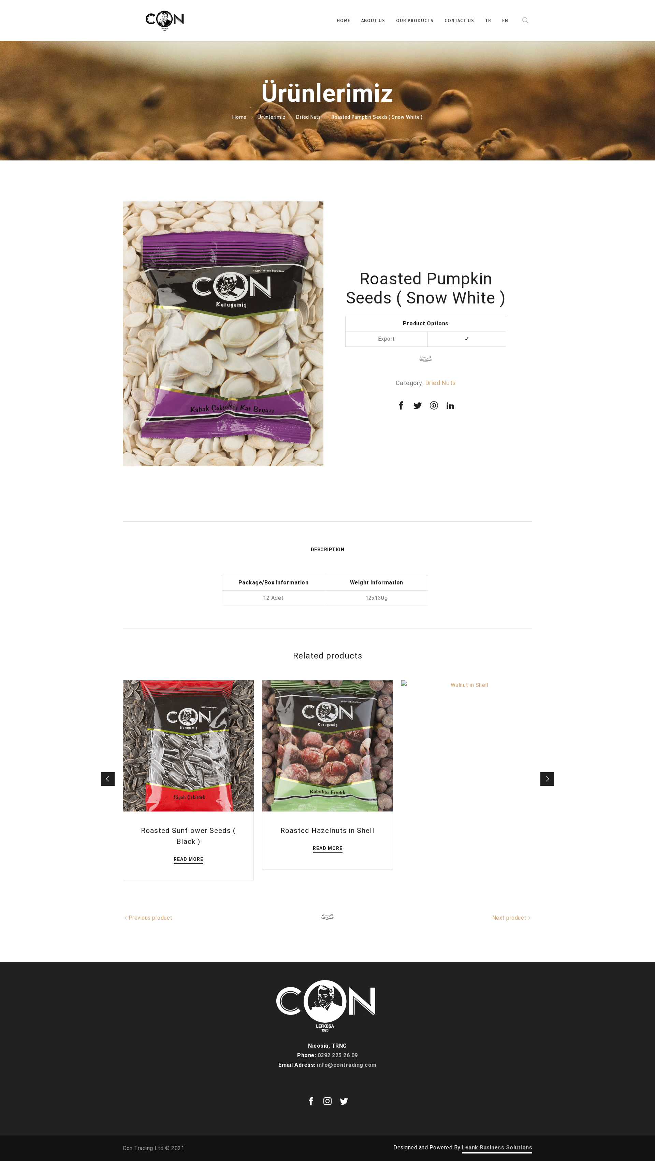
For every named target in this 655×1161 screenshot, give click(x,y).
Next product (509, 918)
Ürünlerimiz (271, 117)
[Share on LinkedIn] (450, 405)
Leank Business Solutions (497, 1147)
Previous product (151, 918)
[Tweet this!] (417, 405)
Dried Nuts (308, 117)
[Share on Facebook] (401, 405)
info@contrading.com (347, 1065)
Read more (188, 859)
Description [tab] (328, 549)
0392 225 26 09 (338, 1055)
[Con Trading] (165, 20)
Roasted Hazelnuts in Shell (327, 830)
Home (239, 117)
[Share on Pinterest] (434, 405)
